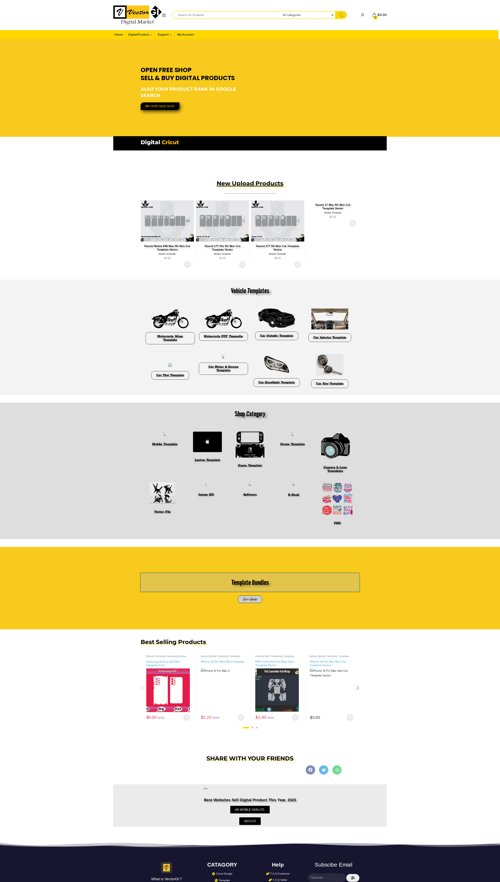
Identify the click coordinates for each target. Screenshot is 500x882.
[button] (246, 727)
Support (163, 34)
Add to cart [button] (187, 264)
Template (234, 656)
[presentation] (357, 688)
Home (118, 34)
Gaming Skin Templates (268, 656)
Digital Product (138, 34)
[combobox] (226, 15)
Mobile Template (156, 656)
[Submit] (352, 878)
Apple (204, 656)
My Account (185, 34)
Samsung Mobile (176, 656)
